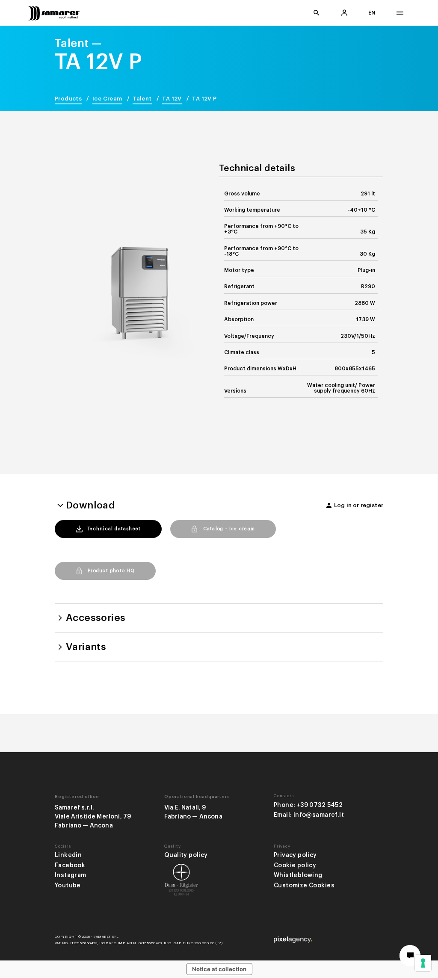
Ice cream (107, 98)
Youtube (68, 885)
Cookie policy (295, 865)
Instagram (70, 875)
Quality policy (186, 855)
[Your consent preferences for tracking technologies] (423, 963)
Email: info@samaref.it (309, 815)
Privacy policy (295, 855)
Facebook (70, 865)
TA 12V (171, 98)
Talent (142, 98)
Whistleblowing (298, 875)
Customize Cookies (304, 885)
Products (68, 98)
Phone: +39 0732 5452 (308, 805)
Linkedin (68, 855)
